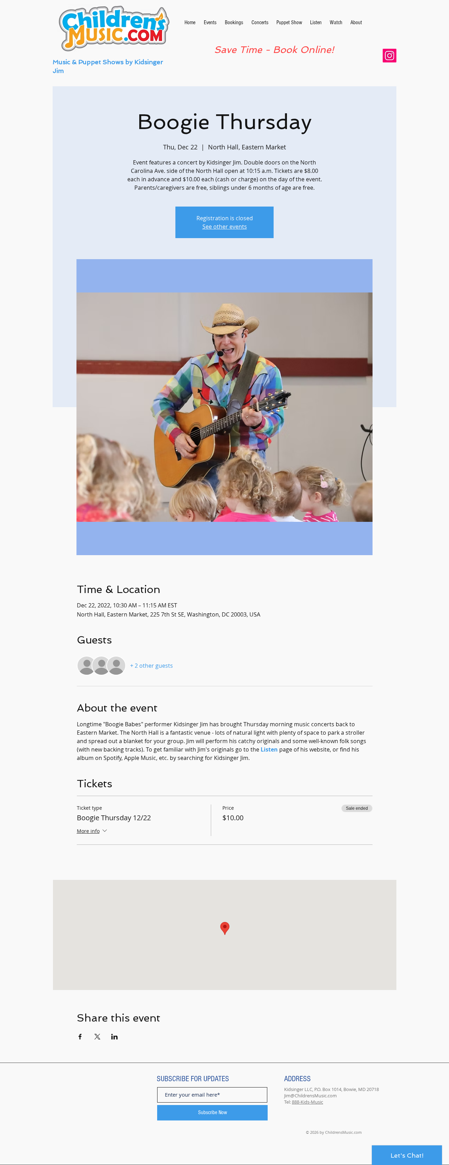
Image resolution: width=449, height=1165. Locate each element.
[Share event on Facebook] (80, 1036)
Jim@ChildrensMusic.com (310, 1095)
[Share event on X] (97, 1036)
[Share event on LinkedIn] (114, 1036)
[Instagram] (389, 55)
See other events (224, 226)
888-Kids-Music (307, 1102)
